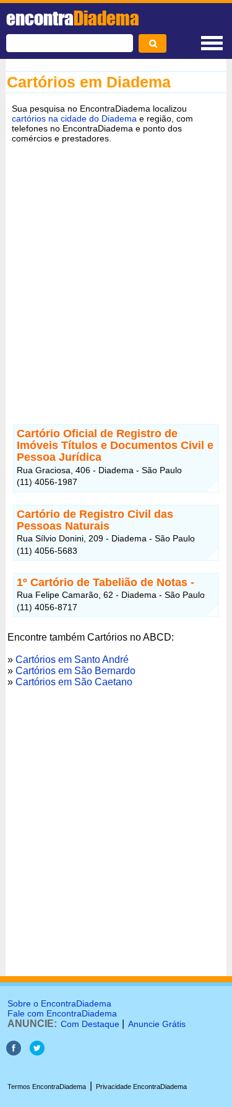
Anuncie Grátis (157, 1024)
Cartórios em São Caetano (73, 682)
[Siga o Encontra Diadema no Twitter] (37, 1052)
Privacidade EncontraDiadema (141, 1086)
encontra (72, 18)
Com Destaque (90, 1024)
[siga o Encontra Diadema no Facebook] (13, 1052)
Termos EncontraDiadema (46, 1086)
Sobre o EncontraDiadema (59, 1003)
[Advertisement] (116, 274)
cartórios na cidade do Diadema (74, 118)
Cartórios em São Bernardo (75, 670)
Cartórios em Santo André (72, 659)
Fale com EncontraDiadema (62, 1013)
